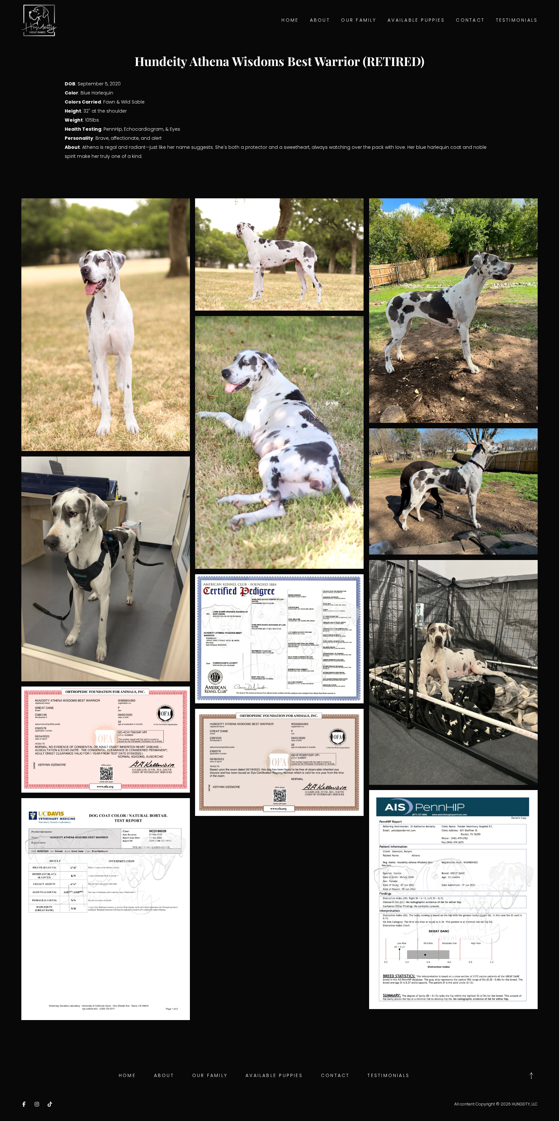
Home (290, 20)
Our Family (358, 20)
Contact (470, 20)
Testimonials (517, 20)
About (320, 20)
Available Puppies (416, 20)
